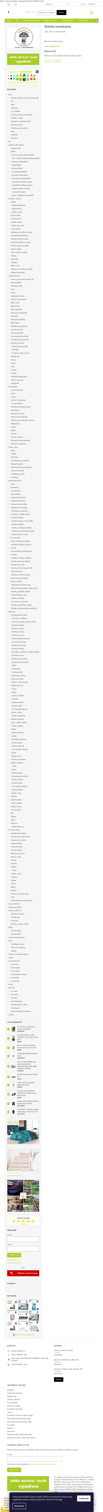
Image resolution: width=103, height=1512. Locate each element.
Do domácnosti (14, 961)
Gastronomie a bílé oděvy (20, 837)
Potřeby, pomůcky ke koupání (23, 531)
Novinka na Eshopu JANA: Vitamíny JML (68, 1369)
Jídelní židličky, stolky (19, 595)
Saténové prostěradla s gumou (22, 420)
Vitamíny (14, 138)
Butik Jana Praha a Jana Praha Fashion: (21, 1438)
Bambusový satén (17, 296)
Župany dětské (17, 790)
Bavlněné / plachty (18, 413)
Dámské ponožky (18, 625)
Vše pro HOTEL (14, 904)
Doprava (10, 1428)
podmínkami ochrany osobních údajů (43, 1464)
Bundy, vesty (16, 756)
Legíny (14, 736)
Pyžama (14, 796)
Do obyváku (15, 981)
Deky (13, 131)
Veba (13, 366)
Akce (10, 94)
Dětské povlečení (17, 343)
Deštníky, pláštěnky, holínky (21, 605)
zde (60, 1499)
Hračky (11, 957)
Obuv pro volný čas (18, 947)
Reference (11, 1431)
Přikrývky (14, 457)
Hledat (61, 12)
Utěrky (13, 202)
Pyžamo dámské (18, 746)
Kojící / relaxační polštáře (20, 541)
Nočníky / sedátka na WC (21, 514)
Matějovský (15, 356)
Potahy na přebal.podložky (22, 528)
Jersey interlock (17, 390)
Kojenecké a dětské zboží (21, 121)
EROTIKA (11, 988)
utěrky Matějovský (18, 205)
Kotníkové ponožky (19, 645)
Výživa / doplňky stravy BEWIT (23, 195)
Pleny (13, 484)
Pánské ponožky (18, 628)
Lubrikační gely (16, 1001)
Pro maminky (16, 538)
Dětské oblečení (17, 763)
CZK (82, 4)
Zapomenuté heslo (14, 1263)
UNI (12, 813)
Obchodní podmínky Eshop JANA (19, 1422)
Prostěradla (12, 386)
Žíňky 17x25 (15, 266)
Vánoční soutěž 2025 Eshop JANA (19, 1434)
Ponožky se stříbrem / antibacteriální (25, 652)
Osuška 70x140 (16, 222)
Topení (9, 1412)
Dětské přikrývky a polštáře (21, 467)
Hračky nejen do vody (20, 534)
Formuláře (11, 1425)
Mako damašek (16, 309)
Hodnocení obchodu (14, 1393)
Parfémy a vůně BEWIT (20, 162)
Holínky (13, 951)
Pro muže (14, 994)
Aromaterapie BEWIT (19, 172)
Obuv (13, 897)
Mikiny (14, 692)
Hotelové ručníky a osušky (21, 242)
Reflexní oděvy (16, 843)
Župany (13, 256)
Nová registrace (13, 1260)
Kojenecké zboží (14, 480)
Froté (13, 393)
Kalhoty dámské (18, 732)
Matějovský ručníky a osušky (21, 232)
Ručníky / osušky (14, 199)
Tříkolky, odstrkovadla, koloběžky (24, 608)
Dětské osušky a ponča (19, 239)
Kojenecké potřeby (18, 501)
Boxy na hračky (16, 581)
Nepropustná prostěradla (20, 440)
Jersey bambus (17, 403)
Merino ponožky (18, 679)
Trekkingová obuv (17, 944)
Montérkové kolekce (19, 833)
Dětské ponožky (18, 632)
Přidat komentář (53, 61)
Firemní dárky (16, 931)
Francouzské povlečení (19, 336)
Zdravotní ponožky (19, 675)
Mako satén (15, 303)
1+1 (12, 101)
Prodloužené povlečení (19, 339)
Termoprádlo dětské (19, 786)
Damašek (14, 316)
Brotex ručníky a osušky (20, 246)
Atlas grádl (15, 383)
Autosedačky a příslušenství (21, 551)
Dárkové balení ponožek (21, 638)
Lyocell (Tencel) (17, 329)
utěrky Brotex (17, 209)
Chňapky (14, 262)
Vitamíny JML (15, 148)
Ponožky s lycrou (18, 635)
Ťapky (14, 665)
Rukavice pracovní (18, 853)
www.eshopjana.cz (52, 46)
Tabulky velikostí (13, 1399)
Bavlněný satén (16, 286)
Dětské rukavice (18, 826)
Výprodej (14, 108)
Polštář (13, 454)
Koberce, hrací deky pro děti (22, 568)
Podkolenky (16, 669)
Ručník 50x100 (16, 219)
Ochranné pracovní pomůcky (21, 900)
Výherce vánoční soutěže (63, 1350)
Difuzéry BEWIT (17, 168)
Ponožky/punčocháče (19, 615)
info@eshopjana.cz (18, 1351)
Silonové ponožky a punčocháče (24, 622)
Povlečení (14, 920)
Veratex (14, 370)
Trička (14, 689)
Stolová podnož (17, 125)
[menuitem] (9, 21)
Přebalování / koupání (19, 507)
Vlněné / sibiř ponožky (20, 682)
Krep (13, 289)
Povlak (13, 373)
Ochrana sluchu (16, 850)
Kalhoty (14, 877)
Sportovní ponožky (19, 642)
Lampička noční (16, 571)
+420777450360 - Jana (19, 1364)
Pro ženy (14, 991)
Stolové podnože (14, 907)
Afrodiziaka (15, 1008)
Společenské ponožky (20, 662)
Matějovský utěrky (18, 272)
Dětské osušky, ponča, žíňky (22, 521)
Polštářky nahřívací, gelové (21, 544)
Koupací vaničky (18, 517)
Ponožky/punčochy (19, 739)
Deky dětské (15, 494)
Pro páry (14, 998)
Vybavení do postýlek (19, 504)
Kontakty (49, 4)
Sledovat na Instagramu (25, 1335)
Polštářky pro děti (17, 474)
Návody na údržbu (14, 1406)
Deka (13, 450)
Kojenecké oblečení (18, 497)
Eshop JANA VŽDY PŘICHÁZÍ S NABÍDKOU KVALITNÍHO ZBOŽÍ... (29, 1359)
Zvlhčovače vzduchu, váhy (21, 585)
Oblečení (14, 135)
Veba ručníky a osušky (19, 252)
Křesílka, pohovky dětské (20, 561)
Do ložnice (15, 964)
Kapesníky (15, 259)
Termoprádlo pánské (19, 709)
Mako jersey (15, 306)
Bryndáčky (15, 487)
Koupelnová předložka (19, 235)
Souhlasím (84, 1498)
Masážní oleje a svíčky (19, 1004)
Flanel (13, 292)
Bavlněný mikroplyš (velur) (21, 407)
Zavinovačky (15, 491)
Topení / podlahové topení (18, 954)
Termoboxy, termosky (19, 601)
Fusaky (13, 548)
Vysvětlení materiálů (14, 1409)
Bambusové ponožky (19, 659)
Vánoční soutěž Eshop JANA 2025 (66, 1360)
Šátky (13, 820)
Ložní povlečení (14, 276)
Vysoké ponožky (18, 648)
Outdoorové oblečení (16, 937)
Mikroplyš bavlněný (18, 319)
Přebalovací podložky (20, 511)
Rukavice (14, 823)
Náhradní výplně (17, 464)
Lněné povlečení (17, 333)
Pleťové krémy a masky (21, 188)
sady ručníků (15, 229)
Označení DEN (12, 1402)
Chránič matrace (17, 437)
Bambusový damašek (19, 313)
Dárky (10, 927)
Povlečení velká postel (20, 353)
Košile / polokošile (18, 716)
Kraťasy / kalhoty (18, 695)
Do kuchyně (15, 971)
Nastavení (19, 1506)
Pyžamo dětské (17, 779)
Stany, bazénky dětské (19, 578)
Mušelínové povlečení (19, 326)
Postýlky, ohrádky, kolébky (21, 558)
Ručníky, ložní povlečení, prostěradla (25, 98)
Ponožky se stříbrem (19, 618)
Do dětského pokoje (18, 974)
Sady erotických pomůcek (21, 1011)
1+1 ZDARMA (15, 111)
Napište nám (11, 1396)
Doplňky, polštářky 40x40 (20, 591)
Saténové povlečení (18, 299)
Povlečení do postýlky (20, 346)
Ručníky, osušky (17, 118)
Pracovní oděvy (14, 830)
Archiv (58, 1379)
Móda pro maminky (19, 759)
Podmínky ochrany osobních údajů (20, 1415)
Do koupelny (15, 967)
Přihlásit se (14, 1255)
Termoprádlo (16, 810)
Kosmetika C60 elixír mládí (22, 182)
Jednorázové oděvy (18, 840)
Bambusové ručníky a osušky (22, 269)
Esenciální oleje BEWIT (20, 175)
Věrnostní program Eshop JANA (19, 1418)
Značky (11, 1014)
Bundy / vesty (17, 712)
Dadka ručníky (16, 249)
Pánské (13, 860)
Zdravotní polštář (17, 470)
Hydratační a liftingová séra (22, 185)
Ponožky (15, 699)
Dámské (14, 863)
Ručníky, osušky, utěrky (20, 924)
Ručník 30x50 (15, 215)
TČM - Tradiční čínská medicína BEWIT (26, 158)
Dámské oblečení (17, 719)
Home (10, 984)
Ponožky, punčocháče (19, 128)
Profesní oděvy (16, 847)
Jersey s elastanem (18, 400)
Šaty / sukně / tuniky (19, 722)
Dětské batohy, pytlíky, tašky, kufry (24, 588)
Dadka (13, 363)
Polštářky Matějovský (19, 376)
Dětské (13, 867)
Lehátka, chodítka (17, 598)
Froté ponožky (17, 672)
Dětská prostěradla (18, 444)
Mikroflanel (15, 323)
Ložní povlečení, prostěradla (21, 115)
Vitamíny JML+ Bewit (15, 145)
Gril (9, 141)
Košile (14, 753)
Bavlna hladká (16, 282)
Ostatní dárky (16, 934)
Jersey (13, 397)
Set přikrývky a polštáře (20, 460)
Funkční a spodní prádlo (20, 894)
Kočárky (14, 554)
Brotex (13, 360)
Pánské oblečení (17, 685)
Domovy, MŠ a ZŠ (14, 910)
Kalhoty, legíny (17, 773)
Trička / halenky (17, 726)
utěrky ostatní (17, 212)
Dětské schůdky (18, 524)
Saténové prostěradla (19, 417)
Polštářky (15, 350)
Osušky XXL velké (17, 225)
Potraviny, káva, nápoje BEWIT (23, 155)
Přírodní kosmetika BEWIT (21, 178)
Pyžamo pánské (17, 702)
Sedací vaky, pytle (18, 564)
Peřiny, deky (13, 447)
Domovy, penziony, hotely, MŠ (22, 279)
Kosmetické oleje (18, 192)
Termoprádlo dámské (20, 749)
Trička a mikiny (16, 803)
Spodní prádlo (17, 706)
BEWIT (13, 151)
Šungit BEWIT (16, 165)
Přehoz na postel (17, 380)
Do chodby (15, 978)
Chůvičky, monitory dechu (20, 575)
